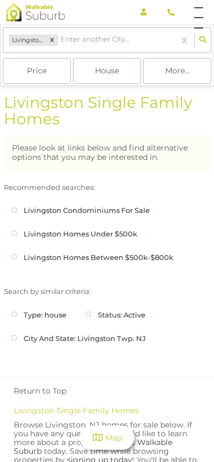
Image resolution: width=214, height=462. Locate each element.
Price (37, 71)
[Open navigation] (198, 13)
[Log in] (143, 12)
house (107, 71)
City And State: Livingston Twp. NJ (85, 338)
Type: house (45, 314)
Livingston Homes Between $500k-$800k (98, 257)
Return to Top (40, 390)
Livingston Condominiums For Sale (87, 210)
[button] (52, 40)
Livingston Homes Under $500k (80, 233)
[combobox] (61, 40)
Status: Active (121, 314)
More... (177, 71)
